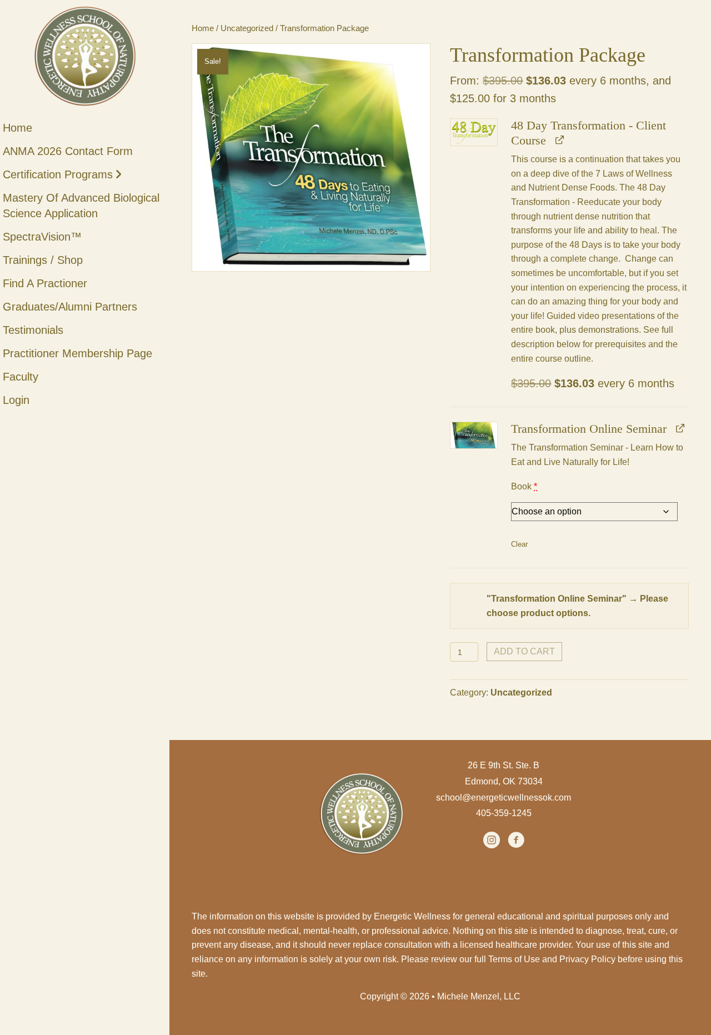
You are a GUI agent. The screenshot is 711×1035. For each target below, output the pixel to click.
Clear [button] (519, 544)
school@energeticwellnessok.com (503, 797)
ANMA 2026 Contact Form (68, 151)
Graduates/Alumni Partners (70, 307)
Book (524, 486)
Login (16, 400)
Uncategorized (247, 28)
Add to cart (524, 651)
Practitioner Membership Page (77, 353)
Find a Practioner (45, 283)
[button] (474, 132)
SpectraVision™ (42, 237)
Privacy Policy (587, 959)
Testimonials (33, 330)
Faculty (20, 377)
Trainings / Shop (43, 260)
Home (17, 128)
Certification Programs (58, 174)
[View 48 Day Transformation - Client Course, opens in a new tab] (559, 140)
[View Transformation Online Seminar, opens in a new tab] (679, 428)
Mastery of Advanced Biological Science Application (81, 205)
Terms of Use (514, 959)
